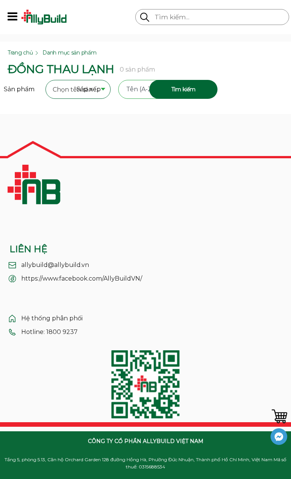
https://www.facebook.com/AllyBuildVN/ (81, 278)
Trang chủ (20, 52)
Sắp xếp (89, 89)
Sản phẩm (19, 89)
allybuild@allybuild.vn (55, 264)
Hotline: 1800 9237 (49, 331)
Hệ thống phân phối (52, 318)
